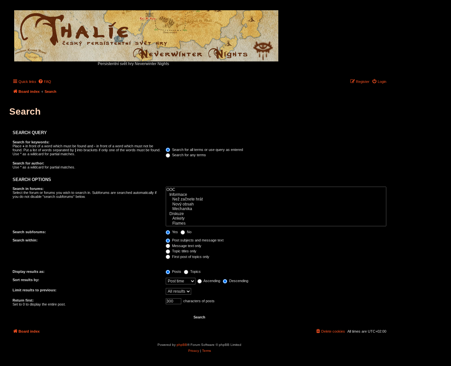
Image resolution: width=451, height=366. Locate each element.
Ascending (211, 281)
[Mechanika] (276, 208)
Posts (176, 272)
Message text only (186, 246)
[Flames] (276, 223)
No (188, 232)
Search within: (25, 240)
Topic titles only (183, 251)
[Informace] (276, 194)
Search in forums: (28, 189)
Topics (195, 272)
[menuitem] (44, 82)
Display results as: (29, 272)
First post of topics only (190, 257)
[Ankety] (276, 218)
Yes (174, 232)
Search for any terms (188, 155)
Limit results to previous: (34, 290)
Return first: (23, 300)
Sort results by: (26, 280)
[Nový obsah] (276, 204)
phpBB (182, 345)
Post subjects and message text (197, 240)
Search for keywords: (31, 142)
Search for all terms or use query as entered (207, 150)
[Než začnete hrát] (276, 199)
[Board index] (147, 34)
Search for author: (28, 163)
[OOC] (276, 189)
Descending (238, 281)
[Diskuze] (276, 213)
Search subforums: (29, 232)
